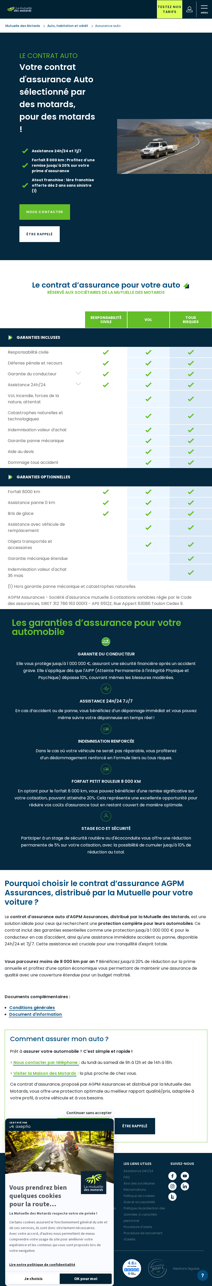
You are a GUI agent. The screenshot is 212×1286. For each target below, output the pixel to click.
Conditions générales (32, 1008)
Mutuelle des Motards (23, 26)
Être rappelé (39, 234)
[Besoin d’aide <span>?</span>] (202, 1275)
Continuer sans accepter (89, 1113)
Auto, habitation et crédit (67, 26)
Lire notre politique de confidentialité (42, 1264)
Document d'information (35, 1014)
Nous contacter (44, 211)
